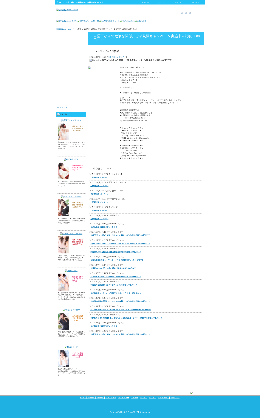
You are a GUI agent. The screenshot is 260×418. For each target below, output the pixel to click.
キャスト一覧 (110, 398)
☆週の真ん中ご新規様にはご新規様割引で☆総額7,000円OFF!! (115, 252)
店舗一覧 (91, 398)
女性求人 (80, 83)
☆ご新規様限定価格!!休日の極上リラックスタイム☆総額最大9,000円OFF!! (120, 310)
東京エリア (145, 2)
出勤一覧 (100, 398)
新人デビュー (123, 398)
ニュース (71, 29)
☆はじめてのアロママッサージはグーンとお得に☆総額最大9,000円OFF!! (120, 243)
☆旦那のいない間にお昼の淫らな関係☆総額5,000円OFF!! (113, 268)
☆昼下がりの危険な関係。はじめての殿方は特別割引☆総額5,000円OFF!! (120, 235)
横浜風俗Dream (61, 29)
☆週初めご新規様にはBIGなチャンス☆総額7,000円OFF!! (113, 285)
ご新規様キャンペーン (99, 177)
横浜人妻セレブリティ (117, 57)
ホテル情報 (175, 398)
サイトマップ (61, 107)
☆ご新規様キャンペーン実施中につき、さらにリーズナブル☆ (115, 293)
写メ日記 (134, 398)
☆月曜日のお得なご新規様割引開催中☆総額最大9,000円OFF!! (115, 277)
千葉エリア (179, 2)
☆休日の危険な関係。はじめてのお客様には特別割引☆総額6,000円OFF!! (120, 301)
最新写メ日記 (78, 47)
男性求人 (80, 101)
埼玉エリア (195, 2)
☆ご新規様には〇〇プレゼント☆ (104, 227)
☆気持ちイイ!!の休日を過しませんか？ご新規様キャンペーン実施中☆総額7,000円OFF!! (126, 318)
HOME (83, 398)
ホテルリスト (78, 65)
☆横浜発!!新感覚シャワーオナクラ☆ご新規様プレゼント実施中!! (116, 260)
